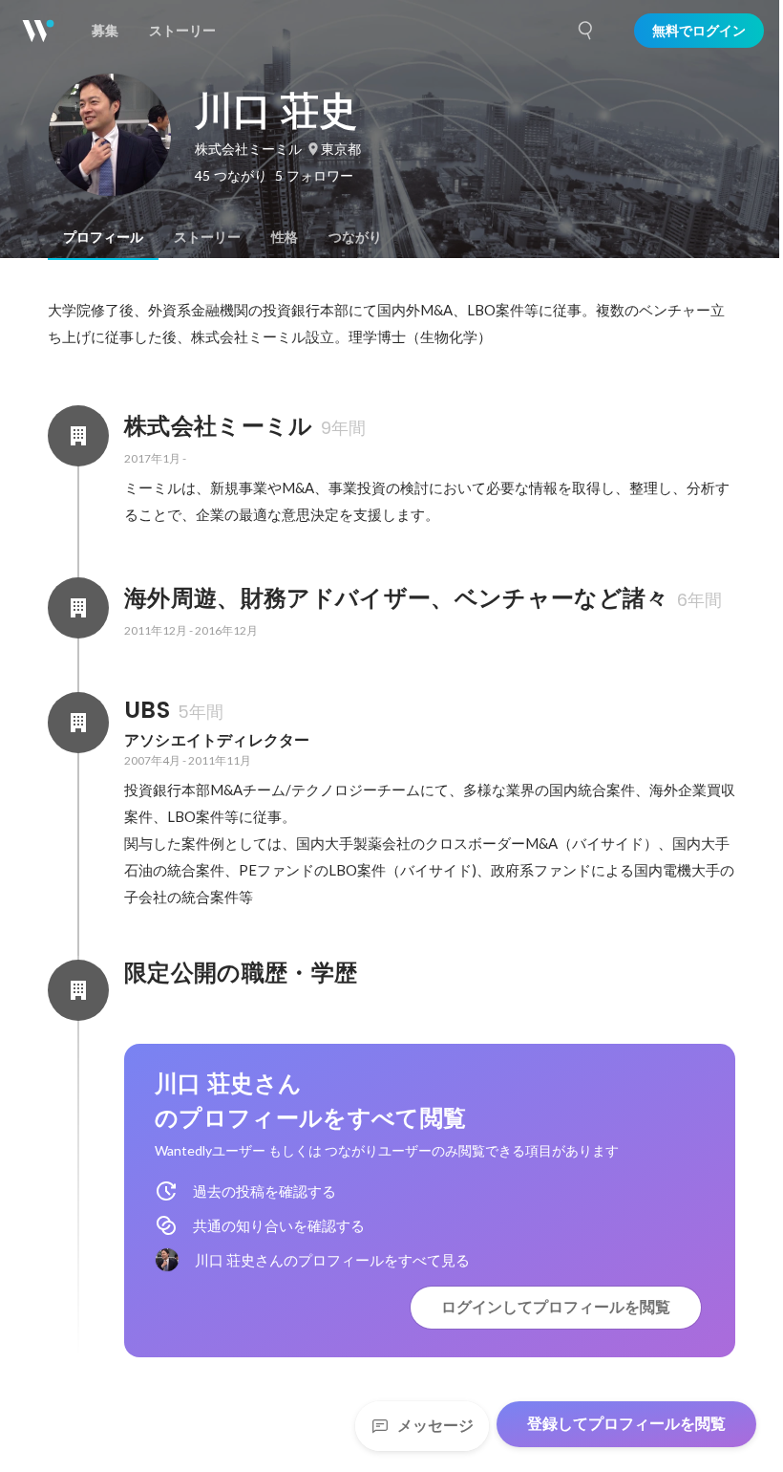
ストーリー (207, 237)
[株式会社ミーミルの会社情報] (78, 435)
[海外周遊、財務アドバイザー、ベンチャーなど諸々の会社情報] (78, 608)
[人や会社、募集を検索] (586, 30)
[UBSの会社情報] (78, 722)
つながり (355, 237)
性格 (284, 237)
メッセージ (435, 1426)
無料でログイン (699, 30)
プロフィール (103, 237)
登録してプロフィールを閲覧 (626, 1424)
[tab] (103, 237)
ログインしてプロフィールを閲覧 (555, 1307)
